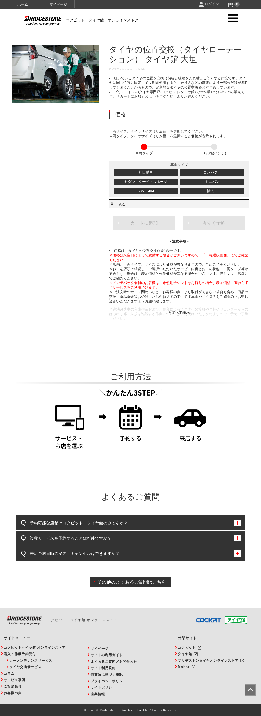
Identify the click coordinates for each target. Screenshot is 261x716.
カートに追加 (144, 223)
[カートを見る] (230, 6)
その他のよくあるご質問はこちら (131, 582)
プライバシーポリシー (108, 681)
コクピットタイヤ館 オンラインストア (35, 647)
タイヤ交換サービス (25, 667)
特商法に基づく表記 (107, 674)
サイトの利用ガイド (107, 655)
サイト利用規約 (103, 668)
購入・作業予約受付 (20, 654)
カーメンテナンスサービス (30, 660)
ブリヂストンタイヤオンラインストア (208, 660)
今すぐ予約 (214, 223)
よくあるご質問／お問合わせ (114, 661)
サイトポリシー (103, 687)
